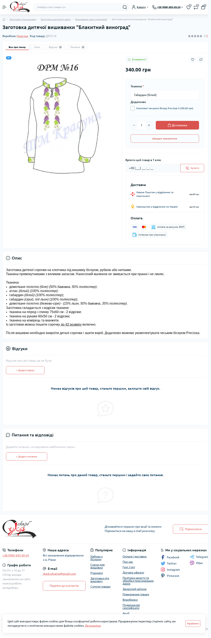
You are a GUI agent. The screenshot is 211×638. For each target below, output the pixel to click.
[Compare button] (201, 59)
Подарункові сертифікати (131, 606)
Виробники (130, 599)
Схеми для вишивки (97, 566)
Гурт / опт (129, 567)
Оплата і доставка (135, 556)
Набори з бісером (96, 558)
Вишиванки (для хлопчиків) (91, 19)
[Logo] (20, 7)
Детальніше (93, 625)
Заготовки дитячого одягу (56, 19)
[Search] (125, 7)
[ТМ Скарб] (35, 529)
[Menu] (4, 7)
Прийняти (193, 623)
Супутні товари (100, 586)
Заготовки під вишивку (22, 19)
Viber (199, 563)
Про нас (128, 561)
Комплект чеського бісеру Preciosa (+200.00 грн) (164, 108)
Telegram (202, 557)
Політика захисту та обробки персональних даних (138, 580)
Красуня (22, 36)
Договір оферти (133, 572)
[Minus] (134, 125)
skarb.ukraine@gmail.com (59, 573)
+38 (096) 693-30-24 (15, 555)
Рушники (96, 573)
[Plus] (149, 125)
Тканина (137, 86)
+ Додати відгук (25, 370)
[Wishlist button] (192, 59)
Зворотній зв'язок (135, 589)
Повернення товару (136, 594)
